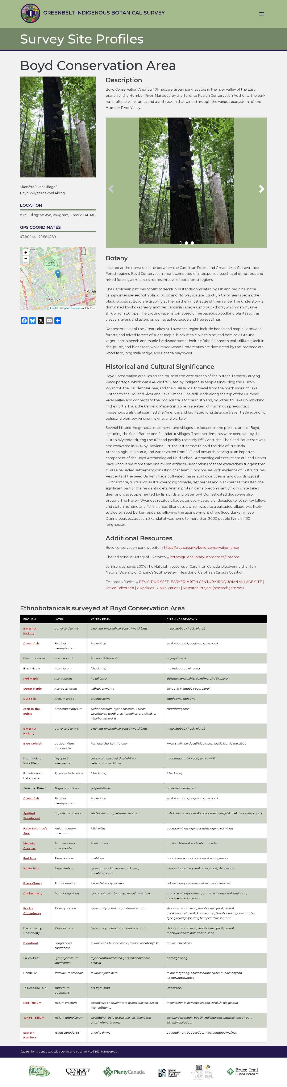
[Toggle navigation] (261, 14)
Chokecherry (32, 893)
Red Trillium (32, 1002)
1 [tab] (180, 243)
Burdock (29, 698)
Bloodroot (30, 943)
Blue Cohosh (32, 743)
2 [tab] (186, 243)
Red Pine (29, 858)
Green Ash (31, 643)
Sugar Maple (32, 688)
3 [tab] (192, 243)
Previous (111, 189)
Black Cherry (32, 883)
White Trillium (34, 1017)
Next (262, 189)
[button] (58, 274)
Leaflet (54, 308)
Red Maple (31, 678)
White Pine (31, 868)
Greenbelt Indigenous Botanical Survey (103, 13)
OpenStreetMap (71, 308)
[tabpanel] (186, 181)
